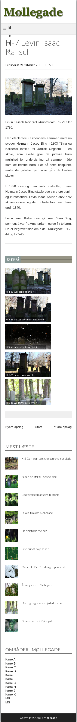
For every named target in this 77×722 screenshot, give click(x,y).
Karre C (10, 667)
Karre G (10, 683)
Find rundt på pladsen (35, 549)
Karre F (10, 679)
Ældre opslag (63, 427)
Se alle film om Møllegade (37, 513)
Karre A (10, 659)
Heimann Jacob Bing (31, 143)
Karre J (10, 690)
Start (38, 427)
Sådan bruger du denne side (39, 476)
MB (7, 698)
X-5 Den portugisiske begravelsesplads (46, 458)
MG (7, 702)
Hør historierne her (34, 531)
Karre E (10, 675)
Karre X (10, 694)
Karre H (10, 686)
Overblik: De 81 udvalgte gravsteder (45, 567)
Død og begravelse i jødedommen (43, 603)
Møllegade (50, 717)
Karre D (10, 671)
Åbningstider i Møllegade (37, 585)
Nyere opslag (14, 427)
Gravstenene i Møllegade (37, 621)
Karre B (10, 663)
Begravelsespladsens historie (40, 494)
